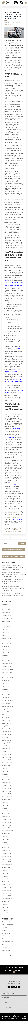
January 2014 (6, 853)
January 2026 (6, 615)
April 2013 (5, 879)
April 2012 (5, 913)
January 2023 (6, 698)
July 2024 (5, 649)
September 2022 (7, 706)
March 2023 (6, 695)
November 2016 (7, 757)
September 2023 (7, 678)
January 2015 (6, 819)
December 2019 (7, 723)
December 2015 (7, 788)
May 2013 (5, 876)
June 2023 (5, 686)
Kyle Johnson (8, 24)
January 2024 (6, 666)
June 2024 (5, 652)
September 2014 (7, 831)
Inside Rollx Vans (7, 930)
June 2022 (5, 712)
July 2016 (5, 768)
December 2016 (7, 754)
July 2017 (5, 746)
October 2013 (6, 862)
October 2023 (6, 675)
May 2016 (5, 774)
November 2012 (7, 893)
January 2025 (6, 638)
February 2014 (6, 850)
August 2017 (6, 743)
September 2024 (7, 644)
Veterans (5, 953)
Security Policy (13, 1018)
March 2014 (6, 848)
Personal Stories (7, 942)
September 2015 (7, 797)
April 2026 (5, 607)
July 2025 (5, 630)
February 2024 (7, 664)
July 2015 (5, 802)
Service (6, 530)
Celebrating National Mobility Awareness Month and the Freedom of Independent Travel (14, 574)
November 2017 (7, 737)
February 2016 (6, 782)
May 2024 (5, 655)
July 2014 (5, 836)
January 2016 (6, 785)
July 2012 (5, 904)
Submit (22, 543)
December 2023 (7, 669)
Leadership (5, 933)
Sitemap (23, 1018)
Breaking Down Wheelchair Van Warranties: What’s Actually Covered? (12, 581)
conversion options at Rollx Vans (12, 370)
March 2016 (6, 780)
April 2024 (5, 658)
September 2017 (7, 740)
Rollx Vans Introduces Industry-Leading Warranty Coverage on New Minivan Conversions (12, 567)
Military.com (17, 206)
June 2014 (5, 839)
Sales (4, 944)
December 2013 (7, 856)
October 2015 (6, 794)
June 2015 (5, 805)
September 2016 (7, 763)
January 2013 (6, 887)
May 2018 (5, 726)
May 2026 (5, 604)
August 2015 (6, 799)
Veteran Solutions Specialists (13, 429)
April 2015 (5, 811)
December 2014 (7, 822)
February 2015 (6, 816)
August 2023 (6, 681)
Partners (5, 939)
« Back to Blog (6, 537)
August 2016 (6, 765)
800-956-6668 (9, 437)
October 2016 (6, 760)
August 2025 (6, 627)
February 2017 (6, 749)
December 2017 (7, 734)
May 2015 (5, 808)
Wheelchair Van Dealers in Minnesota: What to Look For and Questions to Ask (13, 588)
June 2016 (5, 771)
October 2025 (6, 621)
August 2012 (6, 901)
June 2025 (5, 632)
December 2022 (7, 700)
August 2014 (6, 833)
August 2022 (6, 709)
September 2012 (7, 899)
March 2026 (6, 610)
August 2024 (6, 647)
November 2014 (7, 825)
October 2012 (6, 896)
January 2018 (6, 732)
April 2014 (5, 845)
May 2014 (5, 842)
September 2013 (7, 865)
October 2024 (6, 641)
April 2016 (5, 777)
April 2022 (5, 717)
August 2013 (6, 867)
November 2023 (7, 672)
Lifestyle (19, 528)
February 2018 (6, 729)
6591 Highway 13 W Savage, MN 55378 (14, 982)
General (13, 528)
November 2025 (7, 618)
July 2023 (5, 683)
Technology (6, 950)
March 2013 (6, 882)
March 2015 (6, 814)
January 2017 (6, 751)
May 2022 (5, 715)
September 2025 (7, 624)
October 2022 (6, 703)
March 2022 (6, 720)
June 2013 (5, 873)
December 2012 (7, 890)
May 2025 (5, 635)
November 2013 (7, 859)
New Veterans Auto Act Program (13, 530)
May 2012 (5, 910)
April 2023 (5, 692)
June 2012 (5, 907)
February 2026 (7, 613)
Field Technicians (8, 925)
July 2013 (5, 870)
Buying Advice (6, 922)
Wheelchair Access (8, 956)
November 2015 (7, 791)
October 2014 (6, 828)
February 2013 (6, 884)
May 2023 (5, 689)
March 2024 (6, 661)
